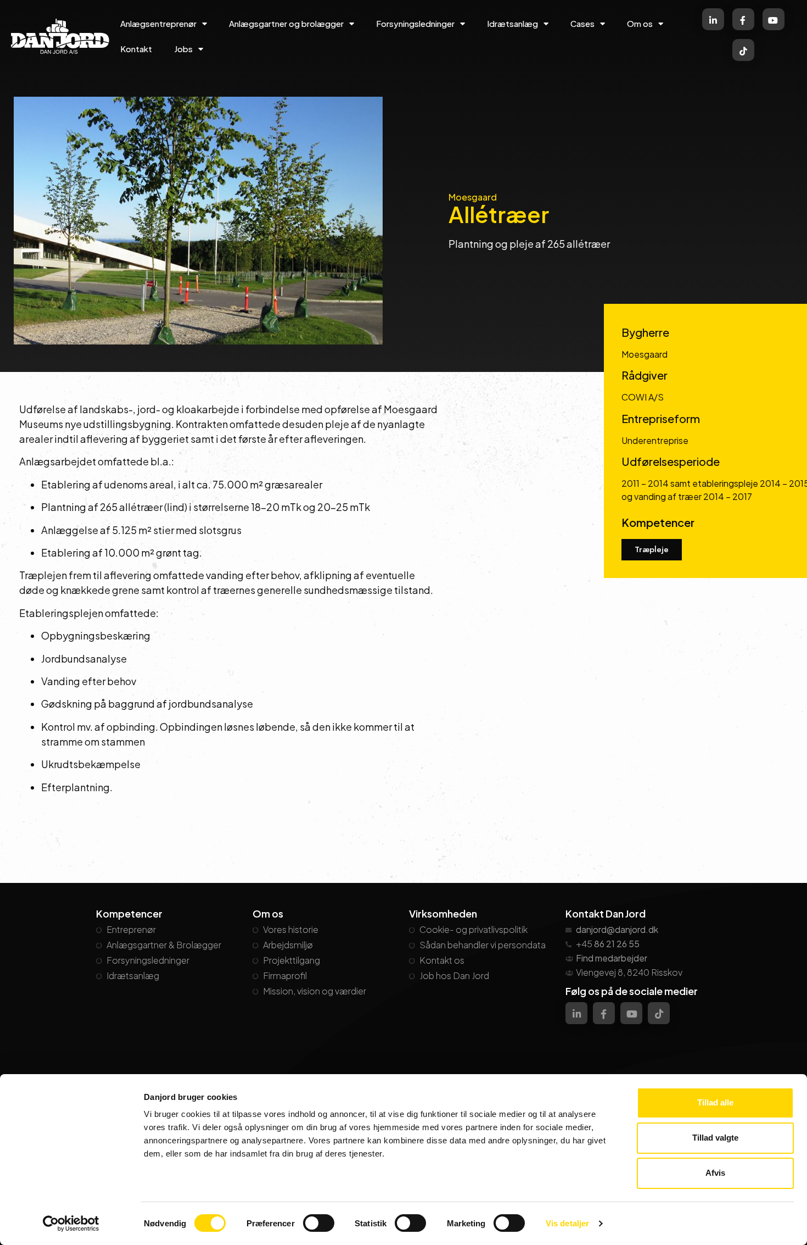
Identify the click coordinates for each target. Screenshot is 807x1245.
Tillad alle (715, 1102)
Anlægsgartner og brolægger (286, 23)
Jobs (183, 48)
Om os (640, 23)
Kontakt (136, 48)
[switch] (318, 1223)
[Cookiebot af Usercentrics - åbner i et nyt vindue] (71, 1223)
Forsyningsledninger (415, 23)
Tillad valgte (715, 1137)
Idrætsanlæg (512, 23)
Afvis (715, 1172)
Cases (582, 23)
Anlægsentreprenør (158, 23)
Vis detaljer (567, 1223)
